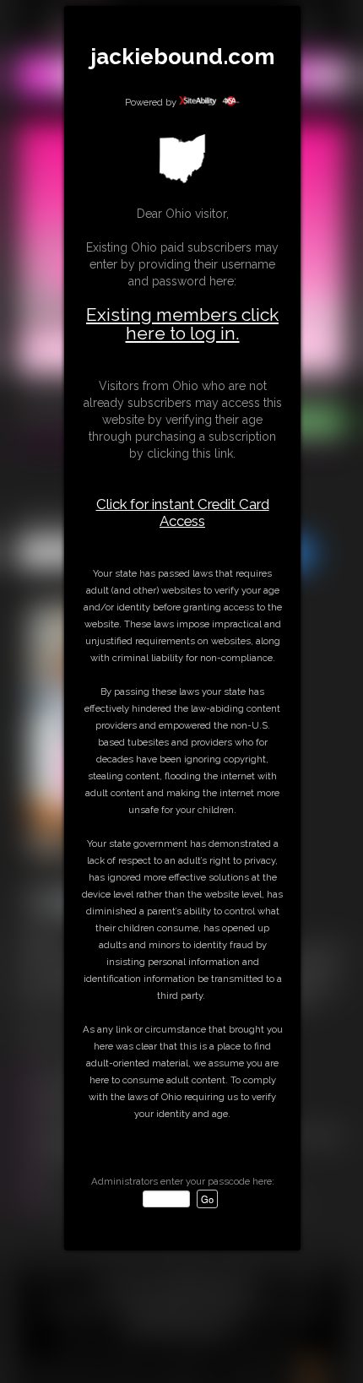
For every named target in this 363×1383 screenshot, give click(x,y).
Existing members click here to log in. (182, 324)
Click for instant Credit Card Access (182, 512)
